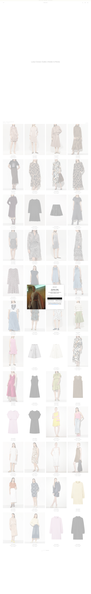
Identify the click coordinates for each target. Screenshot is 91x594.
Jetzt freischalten (54, 298)
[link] (50, 300)
